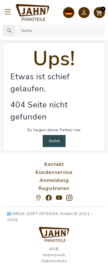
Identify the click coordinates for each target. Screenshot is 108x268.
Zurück (54, 141)
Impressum (54, 255)
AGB (54, 249)
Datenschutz (54, 261)
